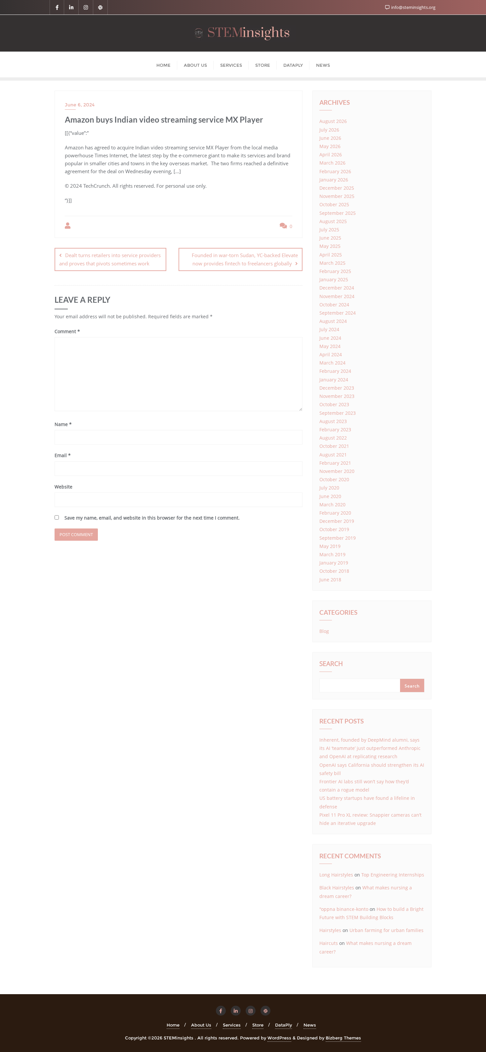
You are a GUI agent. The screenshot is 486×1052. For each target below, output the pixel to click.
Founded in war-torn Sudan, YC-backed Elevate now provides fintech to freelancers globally (245, 259)
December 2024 (336, 288)
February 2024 (335, 371)
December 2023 (336, 388)
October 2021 (334, 446)
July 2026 (329, 130)
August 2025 (333, 221)
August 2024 (333, 321)
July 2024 (329, 329)
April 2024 (330, 354)
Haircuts (328, 943)
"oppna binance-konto (343, 909)
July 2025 (329, 229)
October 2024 (334, 304)
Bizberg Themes (343, 1037)
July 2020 (329, 488)
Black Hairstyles (336, 887)
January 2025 (333, 279)
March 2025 (332, 263)
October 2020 (334, 479)
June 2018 (330, 579)
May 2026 (330, 146)
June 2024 (330, 338)
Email (63, 455)
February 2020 (335, 513)
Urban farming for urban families (386, 930)
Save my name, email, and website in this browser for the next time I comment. (152, 518)
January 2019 (333, 563)
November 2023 (336, 396)
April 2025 (330, 255)
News (310, 1025)
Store (257, 1025)
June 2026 (330, 138)
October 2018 (334, 571)
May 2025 (330, 246)
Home (173, 1025)
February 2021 (335, 463)
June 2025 (330, 238)
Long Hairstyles (336, 875)
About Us (201, 1025)
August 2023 (333, 421)
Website (63, 487)
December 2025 (336, 188)
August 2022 (333, 438)
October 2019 (334, 529)
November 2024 (336, 296)
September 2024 (337, 313)
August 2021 (333, 454)
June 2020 (330, 496)
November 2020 (336, 471)
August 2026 (333, 121)
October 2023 (334, 404)
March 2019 (332, 554)
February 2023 (335, 429)
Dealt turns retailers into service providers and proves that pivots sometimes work (110, 259)
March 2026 (332, 163)
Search (331, 664)
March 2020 (332, 504)
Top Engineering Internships (392, 875)
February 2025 (335, 271)
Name (63, 424)
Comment (67, 331)
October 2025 (334, 204)
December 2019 (336, 521)
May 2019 (330, 546)
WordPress (279, 1037)
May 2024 (330, 346)
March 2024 (332, 363)
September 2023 (337, 413)
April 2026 (330, 154)
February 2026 (335, 171)
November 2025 (336, 196)
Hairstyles (330, 930)
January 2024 (333, 379)
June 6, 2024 (80, 105)
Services (232, 1025)
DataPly (283, 1025)
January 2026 (333, 179)
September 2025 (337, 213)
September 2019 (337, 538)
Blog (324, 631)
